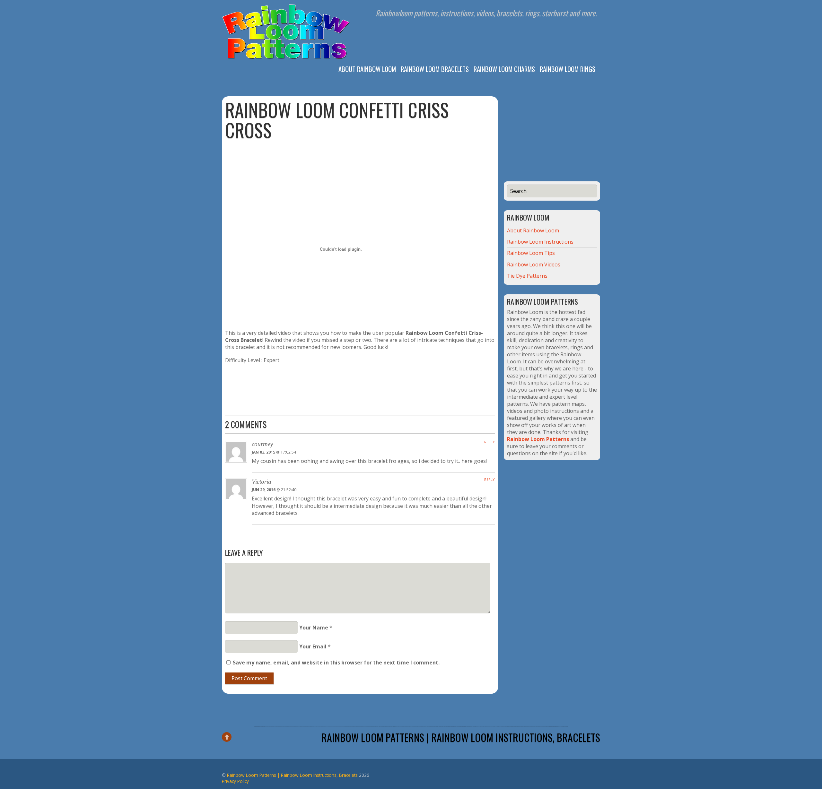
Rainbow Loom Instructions (540, 241)
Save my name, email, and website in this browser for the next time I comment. (336, 662)
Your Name (313, 627)
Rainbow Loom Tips (531, 252)
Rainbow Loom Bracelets (435, 68)
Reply (489, 441)
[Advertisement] (360, 159)
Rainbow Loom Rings (567, 68)
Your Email (313, 646)
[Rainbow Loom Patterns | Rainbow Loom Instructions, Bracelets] (286, 58)
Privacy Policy (235, 781)
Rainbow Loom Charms (504, 68)
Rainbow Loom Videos (533, 264)
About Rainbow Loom (367, 68)
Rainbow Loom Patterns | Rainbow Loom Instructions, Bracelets (460, 737)
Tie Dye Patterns (527, 275)
